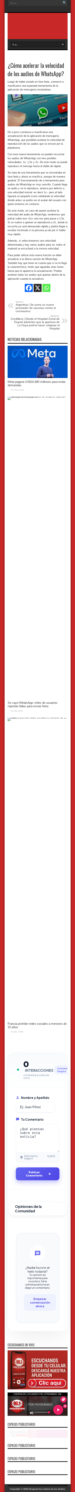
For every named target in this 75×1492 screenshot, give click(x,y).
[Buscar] (65, 3)
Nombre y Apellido (35, 1098)
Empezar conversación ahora (40, 1302)
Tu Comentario (32, 1119)
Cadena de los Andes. (53, 1489)
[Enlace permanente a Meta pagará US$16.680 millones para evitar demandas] (38, 377)
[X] (38, 288)
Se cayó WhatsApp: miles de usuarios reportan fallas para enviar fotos (32, 704)
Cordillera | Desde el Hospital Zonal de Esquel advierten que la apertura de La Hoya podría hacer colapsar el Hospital (35, 322)
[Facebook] (29, 288)
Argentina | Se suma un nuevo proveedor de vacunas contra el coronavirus (36, 307)
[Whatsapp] (46, 288)
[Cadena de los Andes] (37, 29)
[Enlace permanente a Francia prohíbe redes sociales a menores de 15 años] (38, 717)
